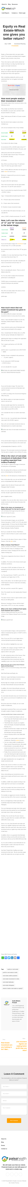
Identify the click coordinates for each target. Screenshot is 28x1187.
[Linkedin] (12, 1027)
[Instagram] (22, 1024)
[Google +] (20, 1024)
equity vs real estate (12, 969)
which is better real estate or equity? (13, 988)
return (5, 171)
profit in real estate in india (10, 972)
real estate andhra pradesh (10, 975)
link (7, 475)
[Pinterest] (15, 1027)
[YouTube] (12, 1174)
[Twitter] (17, 1024)
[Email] (12, 1024)
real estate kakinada (8, 982)
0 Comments (15, 45)
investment (20, 243)
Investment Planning (19, 43)
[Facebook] (15, 1024)
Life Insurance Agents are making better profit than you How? (21, 1044)
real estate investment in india (11, 979)
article (17, 740)
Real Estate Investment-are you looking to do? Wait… (6, 1044)
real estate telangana (8, 985)
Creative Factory (15, 1182)
